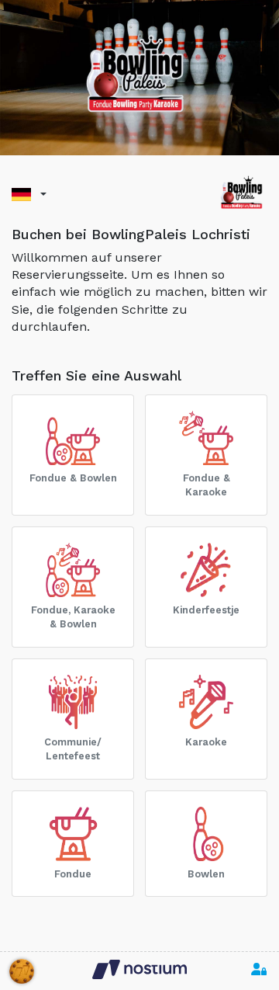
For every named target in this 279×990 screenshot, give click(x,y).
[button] (29, 194)
